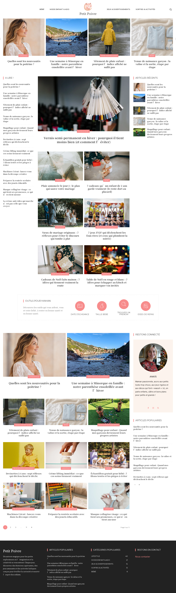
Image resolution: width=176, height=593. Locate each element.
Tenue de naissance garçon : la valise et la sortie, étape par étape (152, 64)
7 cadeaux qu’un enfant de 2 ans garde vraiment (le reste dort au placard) (107, 188)
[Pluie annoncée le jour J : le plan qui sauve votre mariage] (60, 166)
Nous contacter (142, 556)
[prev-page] (135, 484)
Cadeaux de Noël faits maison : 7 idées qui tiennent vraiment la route (60, 282)
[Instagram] (153, 408)
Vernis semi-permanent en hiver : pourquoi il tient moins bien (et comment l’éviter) (84, 140)
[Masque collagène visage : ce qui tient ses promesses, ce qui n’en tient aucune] (108, 496)
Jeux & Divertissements (107, 227)
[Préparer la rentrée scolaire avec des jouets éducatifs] (66, 496)
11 (26, 527)
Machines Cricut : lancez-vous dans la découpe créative (17, 172)
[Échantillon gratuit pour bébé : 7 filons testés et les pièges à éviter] (108, 455)
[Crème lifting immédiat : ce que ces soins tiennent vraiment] (66, 455)
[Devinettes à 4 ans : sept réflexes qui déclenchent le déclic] (23, 455)
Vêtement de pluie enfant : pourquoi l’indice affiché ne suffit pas (109, 64)
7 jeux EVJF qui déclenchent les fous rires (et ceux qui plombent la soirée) (106, 235)
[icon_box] (80, 308)
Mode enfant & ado (109, 56)
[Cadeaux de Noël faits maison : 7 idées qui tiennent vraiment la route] (60, 259)
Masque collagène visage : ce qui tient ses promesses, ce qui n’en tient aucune (18, 192)
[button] (170, 9)
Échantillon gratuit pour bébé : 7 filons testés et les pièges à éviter (18, 162)
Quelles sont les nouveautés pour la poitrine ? (23, 62)
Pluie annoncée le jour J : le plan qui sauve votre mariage (60, 187)
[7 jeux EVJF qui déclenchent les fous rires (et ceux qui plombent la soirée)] (106, 212)
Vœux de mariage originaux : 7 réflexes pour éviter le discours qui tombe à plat (60, 235)
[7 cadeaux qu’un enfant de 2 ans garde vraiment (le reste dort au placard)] (106, 166)
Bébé (152, 56)
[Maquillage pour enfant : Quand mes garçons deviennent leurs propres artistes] (139, 132)
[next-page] (32, 527)
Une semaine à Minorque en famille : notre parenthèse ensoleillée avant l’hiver (66, 64)
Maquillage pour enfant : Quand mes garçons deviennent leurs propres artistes (18, 130)
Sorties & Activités (66, 56)
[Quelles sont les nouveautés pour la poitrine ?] (24, 37)
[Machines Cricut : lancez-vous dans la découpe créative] (23, 496)
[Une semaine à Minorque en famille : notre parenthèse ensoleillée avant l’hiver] (66, 37)
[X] (158, 408)
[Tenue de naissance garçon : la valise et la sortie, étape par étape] (152, 37)
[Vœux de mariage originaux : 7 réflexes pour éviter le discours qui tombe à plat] (60, 212)
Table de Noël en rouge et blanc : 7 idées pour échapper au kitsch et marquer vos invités (106, 282)
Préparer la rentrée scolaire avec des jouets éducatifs (17, 181)
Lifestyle (23, 56)
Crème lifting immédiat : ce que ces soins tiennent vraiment (18, 152)
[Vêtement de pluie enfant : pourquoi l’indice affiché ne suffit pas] (109, 37)
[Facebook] (148, 408)
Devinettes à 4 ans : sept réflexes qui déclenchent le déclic (16, 142)
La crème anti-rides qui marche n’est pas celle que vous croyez (18, 203)
